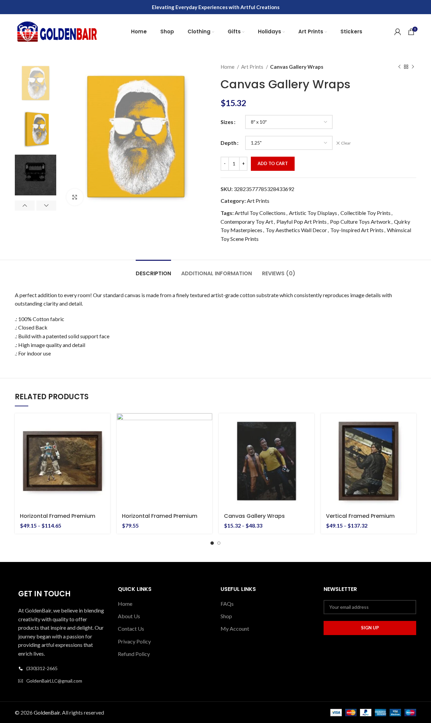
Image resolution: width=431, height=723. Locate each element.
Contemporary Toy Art (247, 221)
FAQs (227, 603)
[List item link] (61, 668)
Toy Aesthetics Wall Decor (296, 230)
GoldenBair (47, 712)
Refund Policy (134, 654)
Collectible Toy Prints (365, 213)
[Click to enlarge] (74, 197)
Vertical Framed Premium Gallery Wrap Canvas (360, 519)
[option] (35, 83)
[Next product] (412, 66)
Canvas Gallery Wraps (254, 516)
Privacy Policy (134, 641)
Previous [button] (25, 205)
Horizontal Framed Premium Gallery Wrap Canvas (57, 519)
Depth (228, 142)
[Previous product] (399, 66)
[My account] (397, 31)
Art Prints (252, 67)
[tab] (153, 270)
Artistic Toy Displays (313, 213)
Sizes (227, 122)
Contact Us (131, 628)
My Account (235, 628)
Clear (346, 143)
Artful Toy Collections (260, 213)
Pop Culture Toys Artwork (360, 221)
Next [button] (46, 205)
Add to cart (273, 163)
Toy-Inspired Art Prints (357, 230)
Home (228, 67)
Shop (226, 616)
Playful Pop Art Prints (301, 221)
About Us (129, 616)
